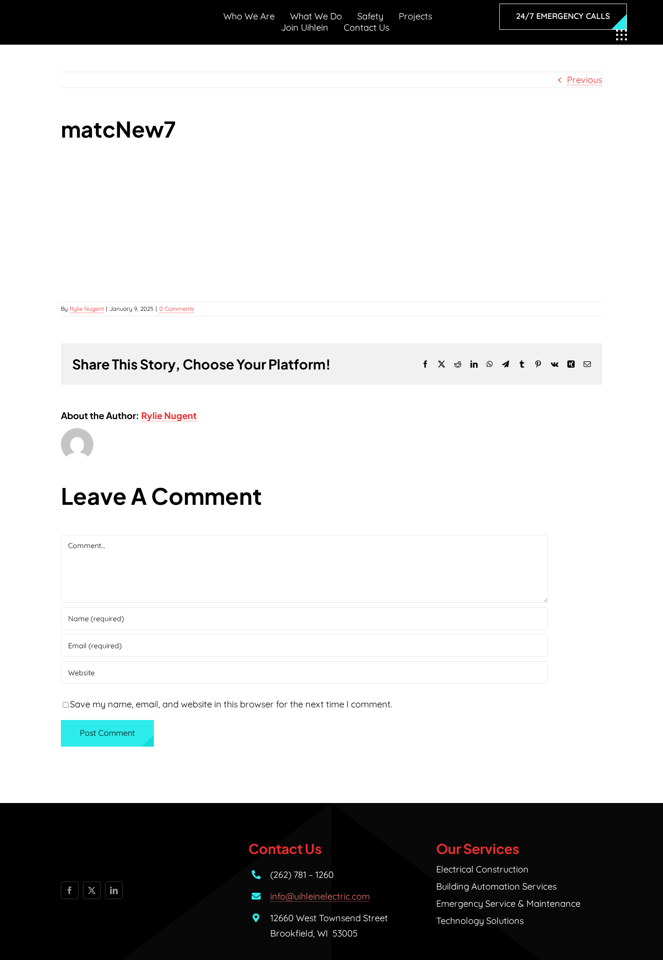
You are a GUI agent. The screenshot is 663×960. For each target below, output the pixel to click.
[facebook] (69, 890)
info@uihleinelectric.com (320, 896)
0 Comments (176, 308)
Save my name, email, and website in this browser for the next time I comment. (231, 704)
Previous (584, 79)
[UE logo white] (104, 15)
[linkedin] (114, 890)
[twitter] (92, 890)
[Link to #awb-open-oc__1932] (621, 35)
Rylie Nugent (86, 308)
